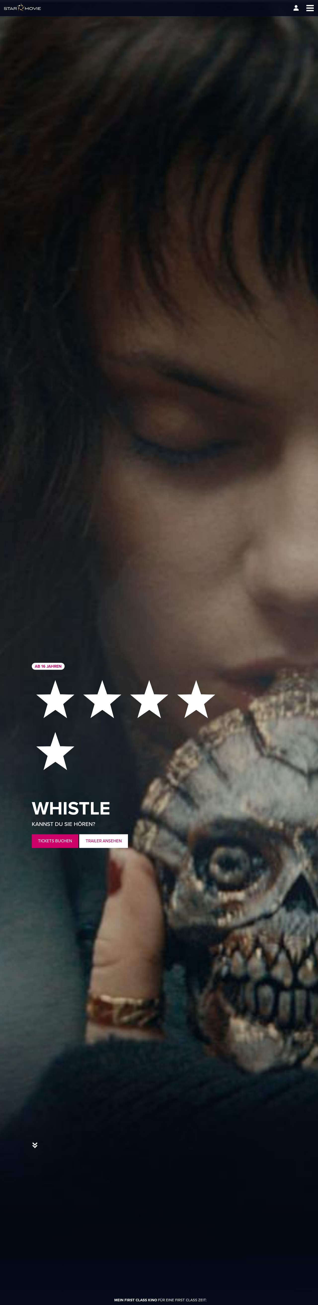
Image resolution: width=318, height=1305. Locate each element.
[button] (310, 8)
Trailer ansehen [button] (104, 841)
